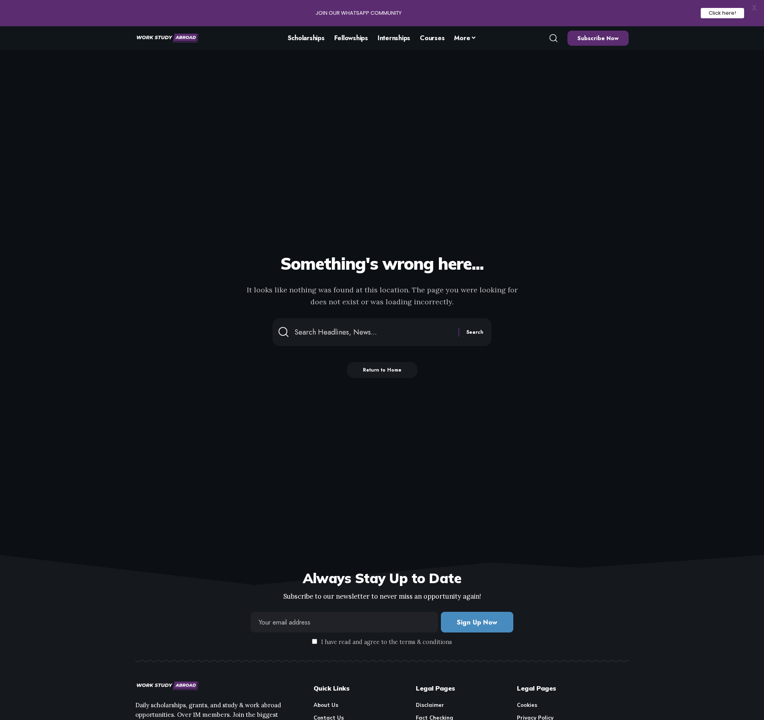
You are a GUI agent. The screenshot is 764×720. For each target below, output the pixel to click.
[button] (553, 38)
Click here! (722, 13)
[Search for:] (373, 332)
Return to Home (382, 370)
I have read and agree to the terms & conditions (386, 642)
